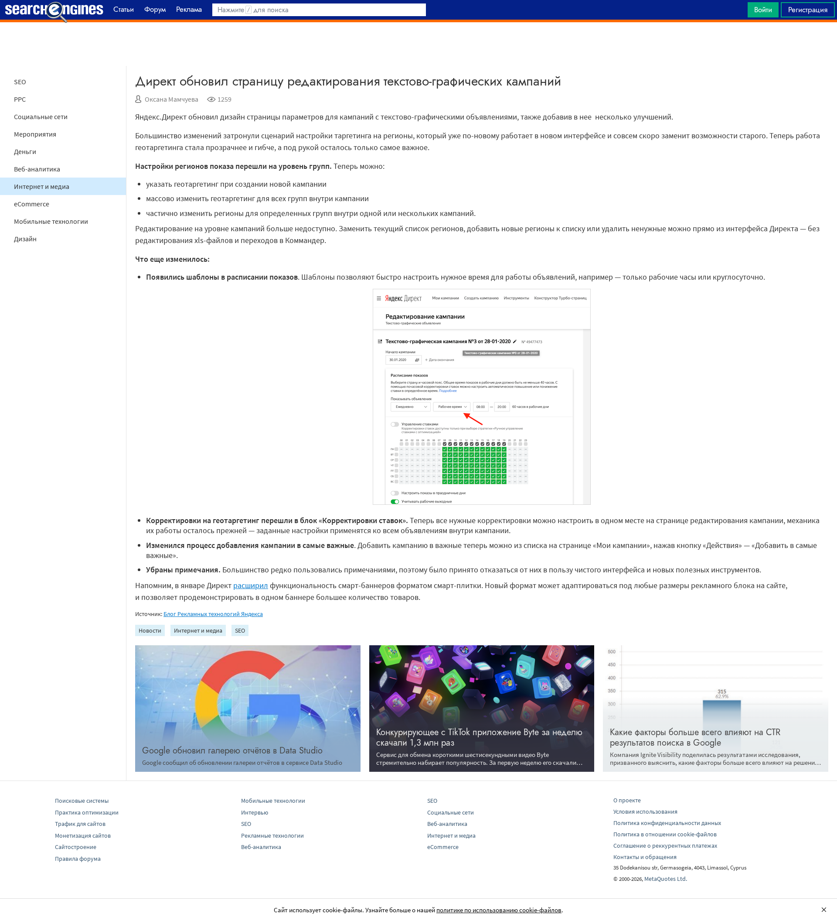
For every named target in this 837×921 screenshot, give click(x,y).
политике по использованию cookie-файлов (498, 910)
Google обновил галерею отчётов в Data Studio (232, 750)
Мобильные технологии (51, 221)
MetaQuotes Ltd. (665, 879)
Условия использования (645, 811)
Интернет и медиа (41, 186)
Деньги (25, 151)
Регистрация (807, 9)
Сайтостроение (75, 847)
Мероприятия (35, 134)
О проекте (627, 800)
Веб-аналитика (37, 168)
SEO (20, 81)
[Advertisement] (418, 44)
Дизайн (25, 238)
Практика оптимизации (87, 812)
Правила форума (78, 859)
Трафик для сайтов (80, 824)
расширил (250, 585)
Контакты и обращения (645, 857)
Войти (763, 9)
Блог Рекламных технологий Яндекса (213, 614)
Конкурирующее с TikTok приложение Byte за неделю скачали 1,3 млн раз (479, 737)
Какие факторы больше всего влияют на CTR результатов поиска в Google (695, 737)
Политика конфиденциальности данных (667, 823)
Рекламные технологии (272, 835)
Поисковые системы (82, 801)
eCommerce (31, 203)
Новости (150, 630)
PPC (20, 99)
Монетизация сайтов (83, 835)
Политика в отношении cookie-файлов (665, 834)
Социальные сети (41, 116)
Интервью (254, 812)
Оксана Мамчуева (171, 99)
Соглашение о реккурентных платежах (665, 845)
